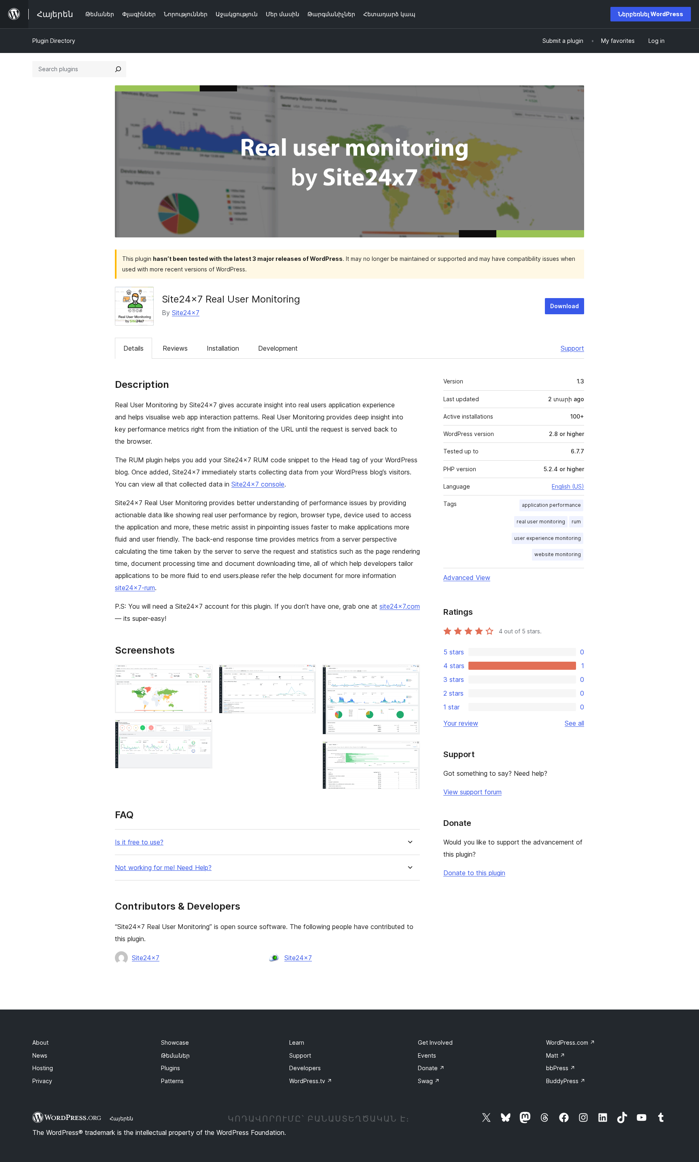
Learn (296, 1042)
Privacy (42, 1080)
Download (564, 306)
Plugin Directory (53, 40)
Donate (431, 1068)
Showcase (175, 1042)
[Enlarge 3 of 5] (305, 675)
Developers (305, 1068)
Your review (460, 723)
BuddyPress (565, 1080)
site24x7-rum (135, 588)
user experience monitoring (547, 538)
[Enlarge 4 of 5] (409, 675)
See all (574, 723)
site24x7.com (399, 606)
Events (427, 1055)
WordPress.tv (310, 1080)
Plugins (170, 1068)
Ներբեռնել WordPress (650, 14)
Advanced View (466, 578)
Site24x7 (185, 313)
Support (572, 348)
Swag (429, 1080)
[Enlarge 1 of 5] (201, 675)
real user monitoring (541, 522)
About (40, 1042)
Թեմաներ (175, 1055)
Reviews (175, 348)
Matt (555, 1055)
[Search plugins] (118, 69)
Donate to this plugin (474, 873)
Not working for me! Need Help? (163, 868)
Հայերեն (121, 1118)
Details (133, 348)
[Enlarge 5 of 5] (409, 752)
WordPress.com (570, 1042)
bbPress (560, 1068)
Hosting (42, 1068)
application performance (551, 505)
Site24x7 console (257, 484)
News (39, 1055)
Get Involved (435, 1042)
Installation (223, 348)
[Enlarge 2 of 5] (201, 730)
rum (576, 522)
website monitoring (557, 554)
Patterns (172, 1080)
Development (278, 348)
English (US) (568, 486)
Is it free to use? (139, 842)
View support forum (472, 792)
